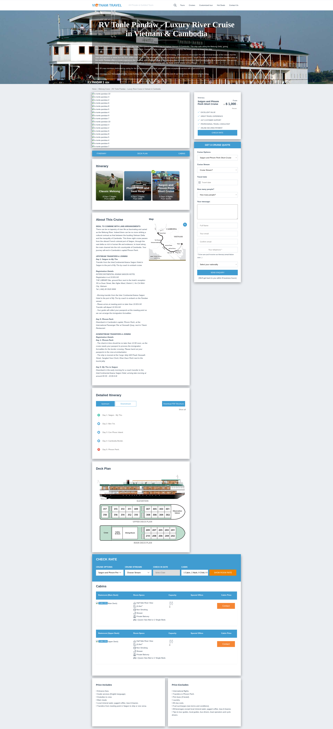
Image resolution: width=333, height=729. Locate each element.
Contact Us (233, 5)
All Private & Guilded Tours (141, 5)
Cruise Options (104, 567)
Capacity (172, 595)
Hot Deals (221, 5)
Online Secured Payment (211, 128)
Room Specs (139, 595)
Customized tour (206, 5)
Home (94, 89)
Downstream (126, 404)
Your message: (203, 202)
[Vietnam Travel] (107, 5)
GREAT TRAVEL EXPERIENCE (212, 116)
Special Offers (197, 595)
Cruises (192, 5)
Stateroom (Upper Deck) (108, 633)
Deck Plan (142, 153)
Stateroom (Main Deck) (108, 595)
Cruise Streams (133, 567)
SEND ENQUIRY (217, 272)
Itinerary (101, 153)
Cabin (184, 567)
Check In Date (160, 567)
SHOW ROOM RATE (223, 572)
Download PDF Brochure (173, 404)
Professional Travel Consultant (215, 124)
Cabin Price (226, 595)
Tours (182, 5)
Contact (226, 606)
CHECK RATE (217, 133)
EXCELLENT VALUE (208, 112)
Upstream (105, 404)
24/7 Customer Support (211, 120)
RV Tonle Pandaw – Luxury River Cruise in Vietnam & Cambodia (136, 89)
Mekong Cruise (104, 89)
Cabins (181, 153)
